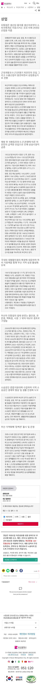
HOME (2, 7)
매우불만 (9, 520)
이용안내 (30, 654)
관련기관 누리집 (9, 627)
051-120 (27, 667)
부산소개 (10, 7)
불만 (29, 517)
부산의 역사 (20, 7)
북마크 (38, 10)
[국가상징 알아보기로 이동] (13, 678)
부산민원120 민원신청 (10, 618)
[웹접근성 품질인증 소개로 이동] (31, 679)
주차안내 (23, 654)
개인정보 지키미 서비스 (10, 638)
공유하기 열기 (35, 10)
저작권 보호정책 (12, 634)
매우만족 (9, 517)
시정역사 (30, 7)
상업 (38, 7)
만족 (16, 517)
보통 (23, 517)
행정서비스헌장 (22, 638)
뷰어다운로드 (32, 638)
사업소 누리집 (9, 623)
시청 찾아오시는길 (13, 654)
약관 (5, 634)
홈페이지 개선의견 (20, 641)
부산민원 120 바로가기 (11, 560)
